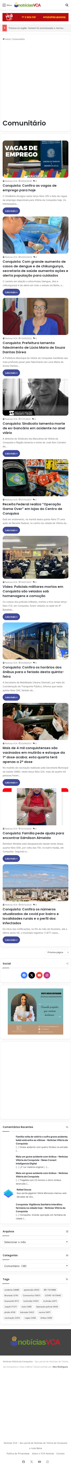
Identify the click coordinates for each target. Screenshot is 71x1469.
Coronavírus (31, 1295)
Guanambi (11, 1301)
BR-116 (50, 1290)
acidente (11, 1290)
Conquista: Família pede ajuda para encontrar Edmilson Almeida (33, 835)
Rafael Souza (24, 1189)
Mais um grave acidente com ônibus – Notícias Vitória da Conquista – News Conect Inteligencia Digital (42, 1160)
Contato (60, 1453)
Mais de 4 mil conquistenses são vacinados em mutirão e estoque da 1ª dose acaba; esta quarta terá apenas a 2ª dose (34, 755)
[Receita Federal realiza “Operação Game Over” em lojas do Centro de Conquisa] (35, 477)
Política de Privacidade (18, 1453)
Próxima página (55, 952)
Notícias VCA (11, 181)
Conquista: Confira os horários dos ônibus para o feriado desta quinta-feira (33, 672)
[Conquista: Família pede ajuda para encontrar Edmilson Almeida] (35, 806)
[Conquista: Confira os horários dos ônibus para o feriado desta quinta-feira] (35, 641)
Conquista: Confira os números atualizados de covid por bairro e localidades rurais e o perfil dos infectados (31, 916)
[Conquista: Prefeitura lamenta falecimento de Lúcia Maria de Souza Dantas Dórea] (35, 316)
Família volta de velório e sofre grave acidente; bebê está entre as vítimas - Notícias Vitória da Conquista (42, 1140)
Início (8, 39)
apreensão (31, 1290)
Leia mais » (11, 210)
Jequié (10, 1306)
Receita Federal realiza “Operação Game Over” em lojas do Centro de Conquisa (32, 509)
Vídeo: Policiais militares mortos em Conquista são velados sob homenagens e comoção (33, 591)
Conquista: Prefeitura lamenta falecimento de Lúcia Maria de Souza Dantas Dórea (34, 347)
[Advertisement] (35, 79)
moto (26, 1306)
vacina (44, 1312)
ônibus (46, 1318)
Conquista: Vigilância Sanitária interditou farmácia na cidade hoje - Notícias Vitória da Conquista (40, 1208)
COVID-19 (53, 1295)
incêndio (50, 1301)
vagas (30, 1318)
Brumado (11, 1295)
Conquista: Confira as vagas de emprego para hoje (30, 187)
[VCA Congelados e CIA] (35, 17)
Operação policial (47, 1306)
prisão (9, 1312)
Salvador (27, 1312)
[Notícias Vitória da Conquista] (27, 4)
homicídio (31, 1301)
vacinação (12, 1318)
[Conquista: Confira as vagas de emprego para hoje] (35, 159)
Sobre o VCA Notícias (43, 1453)
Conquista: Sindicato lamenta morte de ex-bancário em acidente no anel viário (34, 428)
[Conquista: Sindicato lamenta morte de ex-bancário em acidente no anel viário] (35, 397)
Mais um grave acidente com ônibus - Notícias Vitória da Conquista (42, 1175)
